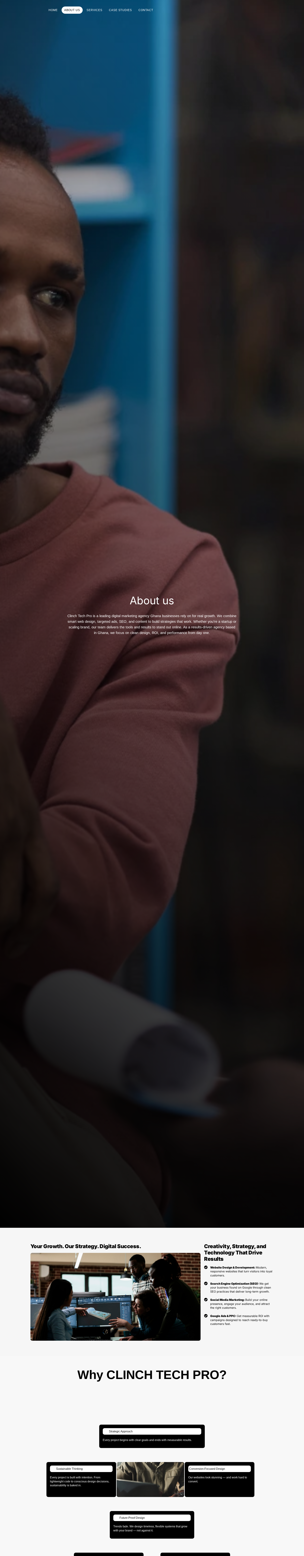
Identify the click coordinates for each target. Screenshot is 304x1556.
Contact (145, 10)
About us (72, 10)
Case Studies (120, 10)
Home (53, 10)
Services (94, 10)
